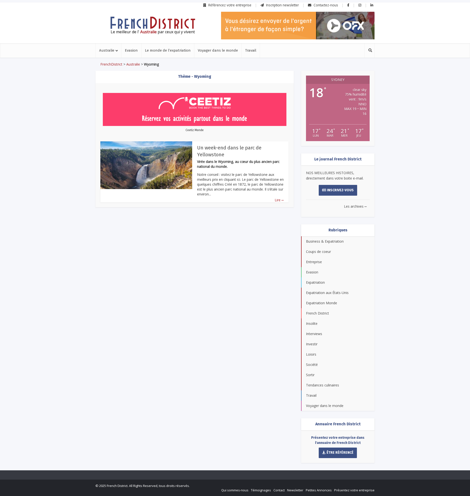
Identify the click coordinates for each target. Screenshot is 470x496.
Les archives (355, 206)
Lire (279, 200)
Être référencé (340, 453)
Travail (250, 50)
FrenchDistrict (111, 64)
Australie (106, 50)
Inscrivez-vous (340, 190)
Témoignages (261, 490)
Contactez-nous (325, 5)
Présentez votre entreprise (354, 490)
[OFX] (298, 25)
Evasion (131, 50)
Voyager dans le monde (218, 50)
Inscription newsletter (282, 5)
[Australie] (152, 23)
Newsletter (295, 490)
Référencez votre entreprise (229, 5)
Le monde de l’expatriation (168, 50)
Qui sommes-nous (234, 490)
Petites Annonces (319, 490)
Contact (279, 490)
